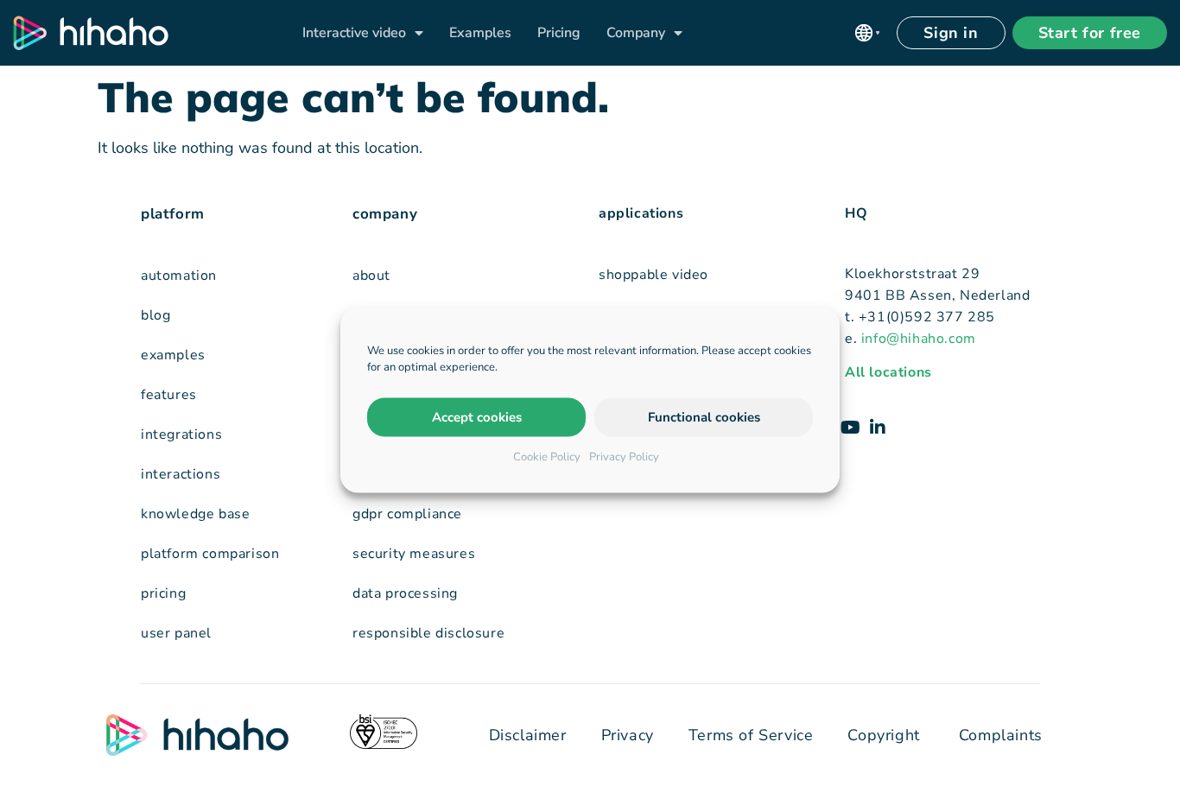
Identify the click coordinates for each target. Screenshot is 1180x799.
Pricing (558, 32)
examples (173, 355)
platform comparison (210, 553)
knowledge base (195, 513)
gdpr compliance (407, 513)
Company (635, 32)
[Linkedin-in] (877, 427)
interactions (180, 474)
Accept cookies (477, 417)
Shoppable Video (653, 274)
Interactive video (354, 32)
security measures (413, 553)
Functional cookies (704, 417)
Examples (480, 32)
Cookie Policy (546, 456)
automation (179, 275)
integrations (181, 434)
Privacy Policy (624, 456)
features (169, 394)
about (371, 275)
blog (155, 315)
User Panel (176, 633)
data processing (405, 593)
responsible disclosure (428, 633)
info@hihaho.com (918, 338)
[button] (867, 33)
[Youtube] (850, 427)
